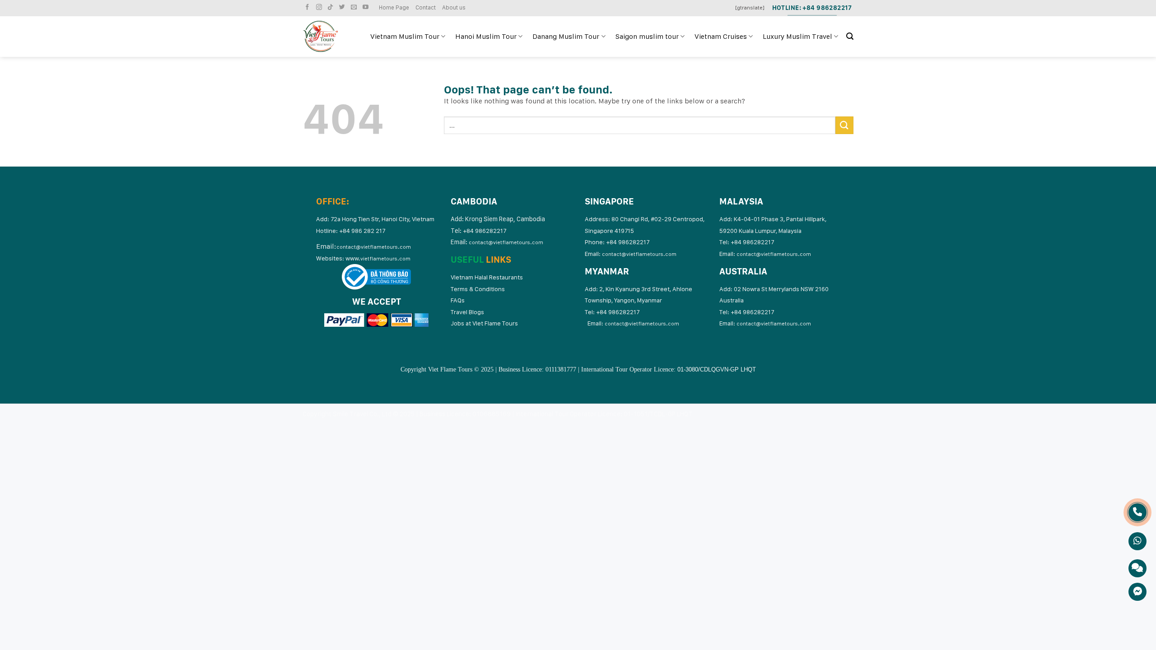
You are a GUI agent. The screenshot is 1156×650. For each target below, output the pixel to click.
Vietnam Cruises (721, 36)
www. (377, 258)
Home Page (394, 7)
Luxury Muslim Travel (797, 36)
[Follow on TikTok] (331, 7)
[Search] (849, 36)
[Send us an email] (355, 7)
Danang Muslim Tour (565, 36)
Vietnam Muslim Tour (404, 36)
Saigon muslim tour (647, 36)
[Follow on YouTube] (367, 7)
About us (454, 7)
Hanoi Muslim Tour (486, 36)
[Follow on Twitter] (343, 7)
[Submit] (844, 125)
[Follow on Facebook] (308, 7)
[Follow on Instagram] (320, 7)
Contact (425, 7)
